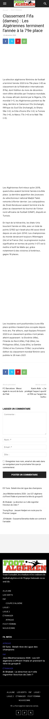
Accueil (5, 10)
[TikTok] (24, 712)
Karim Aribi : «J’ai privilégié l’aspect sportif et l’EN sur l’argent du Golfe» (35, 392)
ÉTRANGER (8, 668)
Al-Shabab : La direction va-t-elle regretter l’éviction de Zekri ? (21, 503)
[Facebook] (5, 41)
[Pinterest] (18, 41)
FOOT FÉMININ (16, 10)
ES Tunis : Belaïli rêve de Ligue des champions (22, 488)
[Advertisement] (24, 155)
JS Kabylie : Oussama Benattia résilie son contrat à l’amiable (24, 520)
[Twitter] (11, 41)
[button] (4, 3)
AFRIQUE (7, 643)
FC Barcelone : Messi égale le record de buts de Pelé (13, 391)
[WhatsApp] (24, 41)
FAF (4, 654)
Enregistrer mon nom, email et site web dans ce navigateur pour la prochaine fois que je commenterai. (24, 464)
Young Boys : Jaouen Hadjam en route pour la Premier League (22, 511)
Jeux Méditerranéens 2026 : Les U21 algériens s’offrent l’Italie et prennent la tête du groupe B (23, 495)
